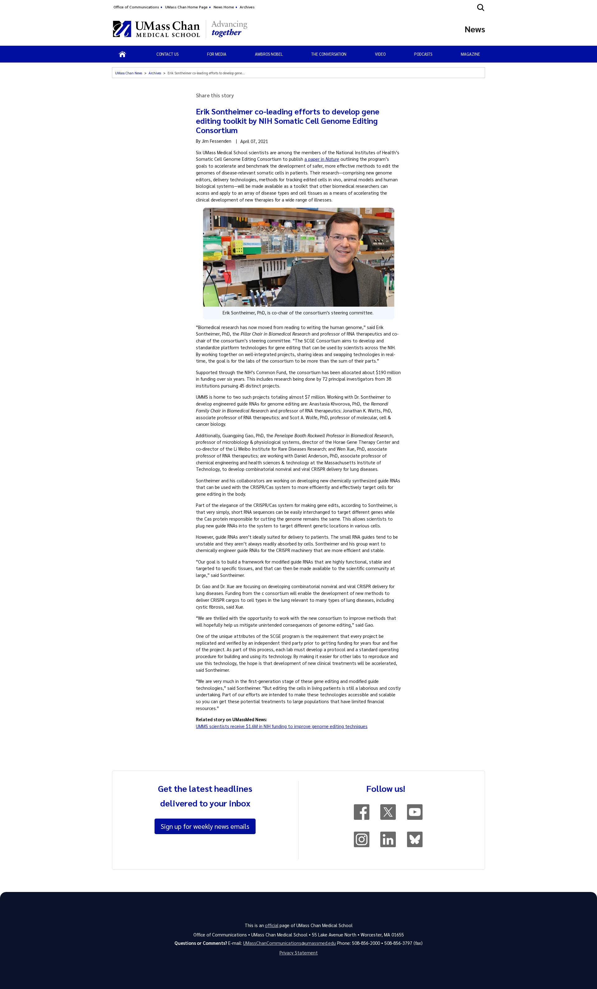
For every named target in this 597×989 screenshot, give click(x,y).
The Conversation (328, 54)
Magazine (470, 54)
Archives (247, 6)
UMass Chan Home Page (186, 6)
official (272, 925)
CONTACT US (167, 54)
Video (380, 54)
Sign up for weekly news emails (205, 826)
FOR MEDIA (216, 54)
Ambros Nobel (269, 54)
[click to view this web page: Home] (122, 54)
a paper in (321, 159)
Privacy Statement (299, 952)
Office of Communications (136, 6)
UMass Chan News (128, 73)
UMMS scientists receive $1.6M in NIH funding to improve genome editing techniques (282, 726)
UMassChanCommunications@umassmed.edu (289, 943)
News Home (224, 6)
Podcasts (423, 54)
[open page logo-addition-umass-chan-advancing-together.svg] (229, 29)
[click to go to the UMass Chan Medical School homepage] (156, 29)
